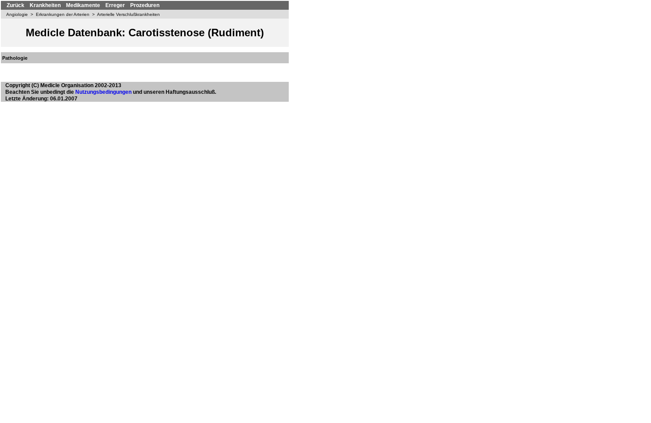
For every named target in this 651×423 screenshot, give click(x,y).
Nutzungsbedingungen (103, 92)
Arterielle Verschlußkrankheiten (128, 14)
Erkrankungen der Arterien (62, 14)
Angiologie (17, 14)
